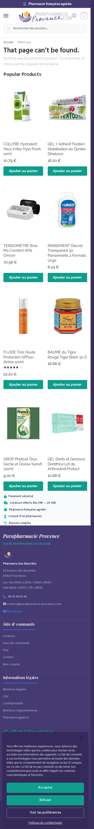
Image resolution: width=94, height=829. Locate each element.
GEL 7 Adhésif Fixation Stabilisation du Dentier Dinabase (67, 149)
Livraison (9, 636)
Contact (8, 657)
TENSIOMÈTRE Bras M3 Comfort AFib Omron (20, 251)
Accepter (45, 787)
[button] (81, 737)
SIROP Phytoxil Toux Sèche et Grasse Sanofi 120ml (22, 464)
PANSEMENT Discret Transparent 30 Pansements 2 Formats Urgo (67, 253)
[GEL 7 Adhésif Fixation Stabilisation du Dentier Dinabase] (67, 109)
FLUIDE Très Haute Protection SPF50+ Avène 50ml (19, 357)
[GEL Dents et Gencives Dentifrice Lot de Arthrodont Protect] (67, 424)
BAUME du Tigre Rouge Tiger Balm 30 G (67, 354)
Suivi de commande (16, 643)
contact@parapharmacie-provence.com (33, 604)
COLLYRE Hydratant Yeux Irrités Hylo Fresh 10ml (22, 149)
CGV (5, 696)
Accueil (8, 42)
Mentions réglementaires (20, 710)
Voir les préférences (45, 812)
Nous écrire (14, 611)
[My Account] (74, 16)
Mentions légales (14, 689)
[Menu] (10, 15)
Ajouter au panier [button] (23, 171)
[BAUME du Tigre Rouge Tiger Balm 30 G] (67, 317)
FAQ (5, 650)
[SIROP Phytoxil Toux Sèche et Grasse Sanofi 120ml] (23, 424)
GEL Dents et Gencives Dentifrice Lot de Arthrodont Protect (66, 464)
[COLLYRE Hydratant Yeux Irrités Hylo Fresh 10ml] (23, 109)
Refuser (45, 800)
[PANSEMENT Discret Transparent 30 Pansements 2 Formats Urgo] (67, 211)
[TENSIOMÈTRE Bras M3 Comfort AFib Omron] (23, 211)
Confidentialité (13, 703)
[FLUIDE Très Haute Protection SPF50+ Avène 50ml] (23, 317)
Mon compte (11, 664)
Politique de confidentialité (45, 822)
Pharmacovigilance (16, 717)
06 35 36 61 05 (17, 596)
